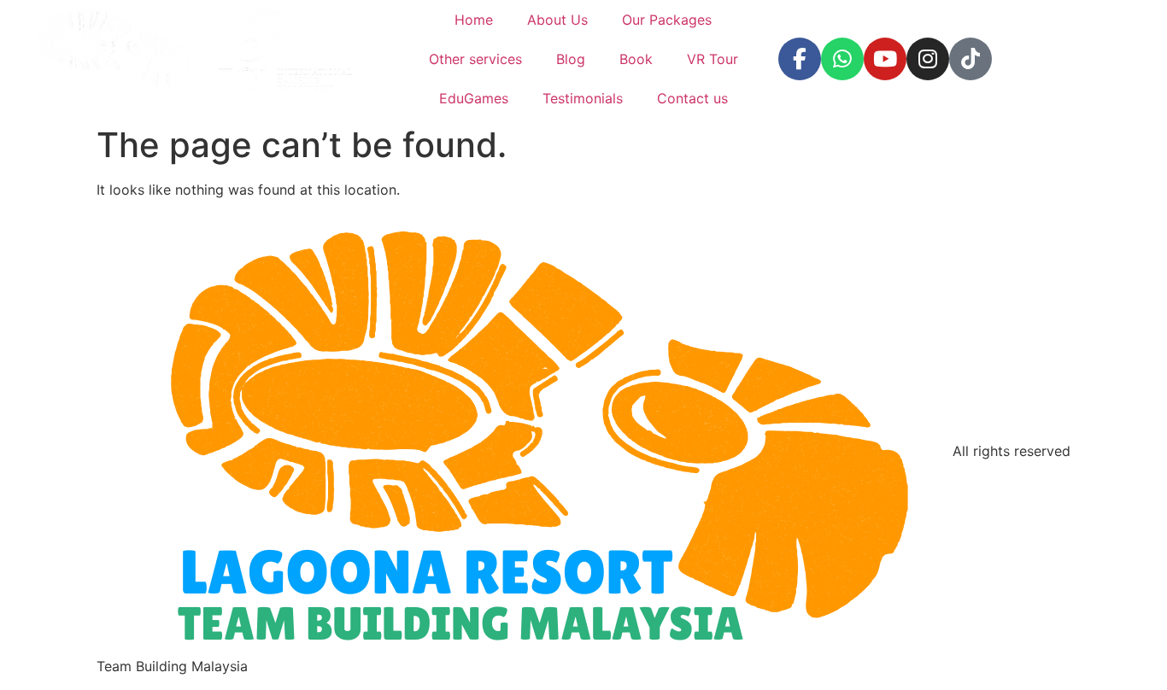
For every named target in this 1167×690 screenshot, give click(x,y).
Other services (475, 58)
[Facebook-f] (799, 59)
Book (636, 58)
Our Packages (667, 19)
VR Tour (712, 58)
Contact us (692, 98)
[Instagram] (927, 59)
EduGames (473, 98)
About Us (557, 19)
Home (473, 19)
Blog (570, 58)
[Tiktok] (970, 59)
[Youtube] (885, 59)
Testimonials (582, 98)
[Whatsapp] (842, 59)
